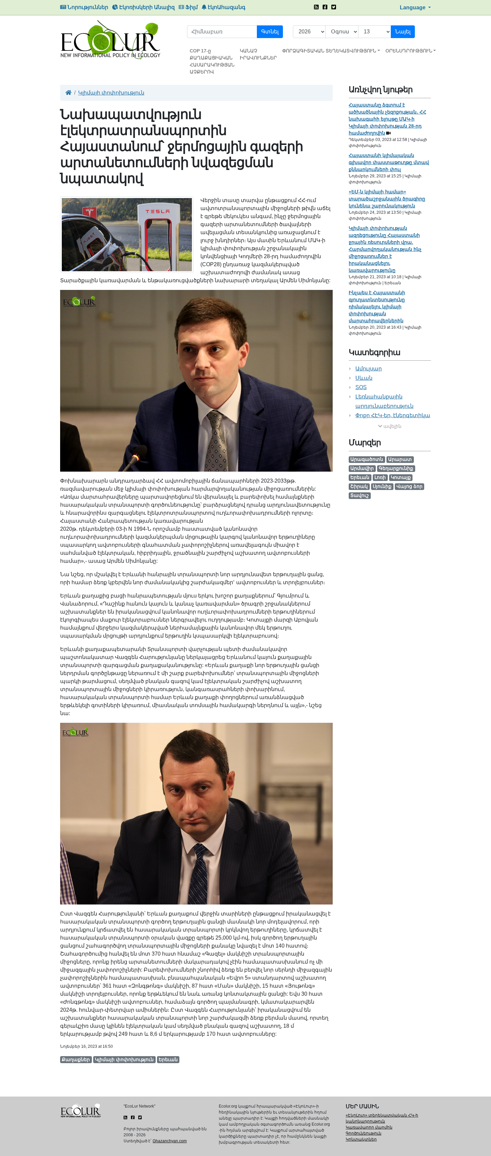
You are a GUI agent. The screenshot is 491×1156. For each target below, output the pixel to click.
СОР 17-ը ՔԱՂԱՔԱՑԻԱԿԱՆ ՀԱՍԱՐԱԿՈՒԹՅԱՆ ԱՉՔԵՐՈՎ (212, 61)
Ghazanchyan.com (170, 1141)
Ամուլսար (368, 368)
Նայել (403, 31)
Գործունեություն (363, 1133)
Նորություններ (87, 7)
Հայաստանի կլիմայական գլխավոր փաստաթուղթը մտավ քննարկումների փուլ (389, 162)
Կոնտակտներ (361, 1139)
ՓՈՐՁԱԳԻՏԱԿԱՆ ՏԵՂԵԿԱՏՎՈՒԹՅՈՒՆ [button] (329, 50)
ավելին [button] (391, 426)
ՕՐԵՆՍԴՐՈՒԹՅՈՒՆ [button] (408, 50)
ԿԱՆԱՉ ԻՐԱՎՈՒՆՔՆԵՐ (258, 54)
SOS (361, 387)
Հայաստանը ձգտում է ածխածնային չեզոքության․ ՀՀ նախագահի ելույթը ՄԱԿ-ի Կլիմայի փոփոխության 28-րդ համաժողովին (387, 119)
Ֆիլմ (191, 7)
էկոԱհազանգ (226, 7)
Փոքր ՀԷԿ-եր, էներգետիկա (392, 415)
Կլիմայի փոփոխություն (111, 93)
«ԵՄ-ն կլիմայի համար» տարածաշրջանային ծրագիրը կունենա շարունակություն (387, 198)
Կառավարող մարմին (369, 1127)
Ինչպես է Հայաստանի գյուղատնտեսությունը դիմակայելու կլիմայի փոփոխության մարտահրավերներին (377, 306)
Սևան (363, 378)
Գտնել (270, 31)
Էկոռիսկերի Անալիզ (146, 7)
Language (413, 7)
